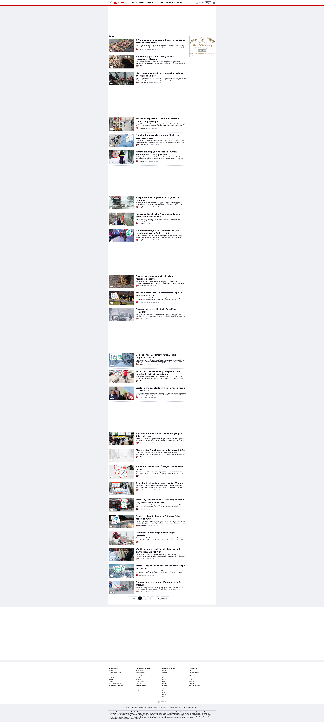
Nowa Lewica (192, 681)
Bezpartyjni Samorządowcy (195, 685)
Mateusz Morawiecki (140, 672)
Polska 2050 (192, 683)
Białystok (164, 687)
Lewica (190, 679)
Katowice (164, 692)
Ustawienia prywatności (190, 707)
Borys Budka (138, 683)
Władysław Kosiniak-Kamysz (142, 687)
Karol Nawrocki (139, 690)
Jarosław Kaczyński (140, 670)
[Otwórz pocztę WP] (196, 2)
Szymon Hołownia (140, 681)
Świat (141, 3)
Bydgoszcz (164, 685)
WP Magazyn (112, 670)
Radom (164, 690)
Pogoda (160, 3)
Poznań (164, 681)
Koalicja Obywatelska (194, 672)
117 (158, 598)
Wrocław (164, 674)
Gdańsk (164, 683)
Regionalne (169, 3)
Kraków (164, 676)
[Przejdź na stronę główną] (110, 4)
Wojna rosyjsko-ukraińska (115, 672)
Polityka (180, 3)
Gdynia (164, 689)
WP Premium (151, 3)
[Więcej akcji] (187, 40)
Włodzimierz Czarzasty (141, 685)
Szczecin (164, 679)
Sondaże (111, 681)
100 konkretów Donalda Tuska (116, 685)
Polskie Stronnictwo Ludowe (195, 676)
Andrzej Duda (139, 677)
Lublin (163, 696)
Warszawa (164, 672)
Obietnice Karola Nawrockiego (116, 683)
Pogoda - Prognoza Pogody (115, 677)
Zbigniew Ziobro (139, 676)
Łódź (163, 677)
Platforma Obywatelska (194, 674)
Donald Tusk (138, 679)
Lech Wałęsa (138, 689)
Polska (133, 3)
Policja (110, 676)
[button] (201, 3)
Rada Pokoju (111, 674)
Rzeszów (164, 694)
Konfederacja (192, 677)
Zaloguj (208, 3)
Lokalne (164, 670)
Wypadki (111, 679)
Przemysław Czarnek (140, 674)
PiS (190, 670)
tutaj (141, 718)
